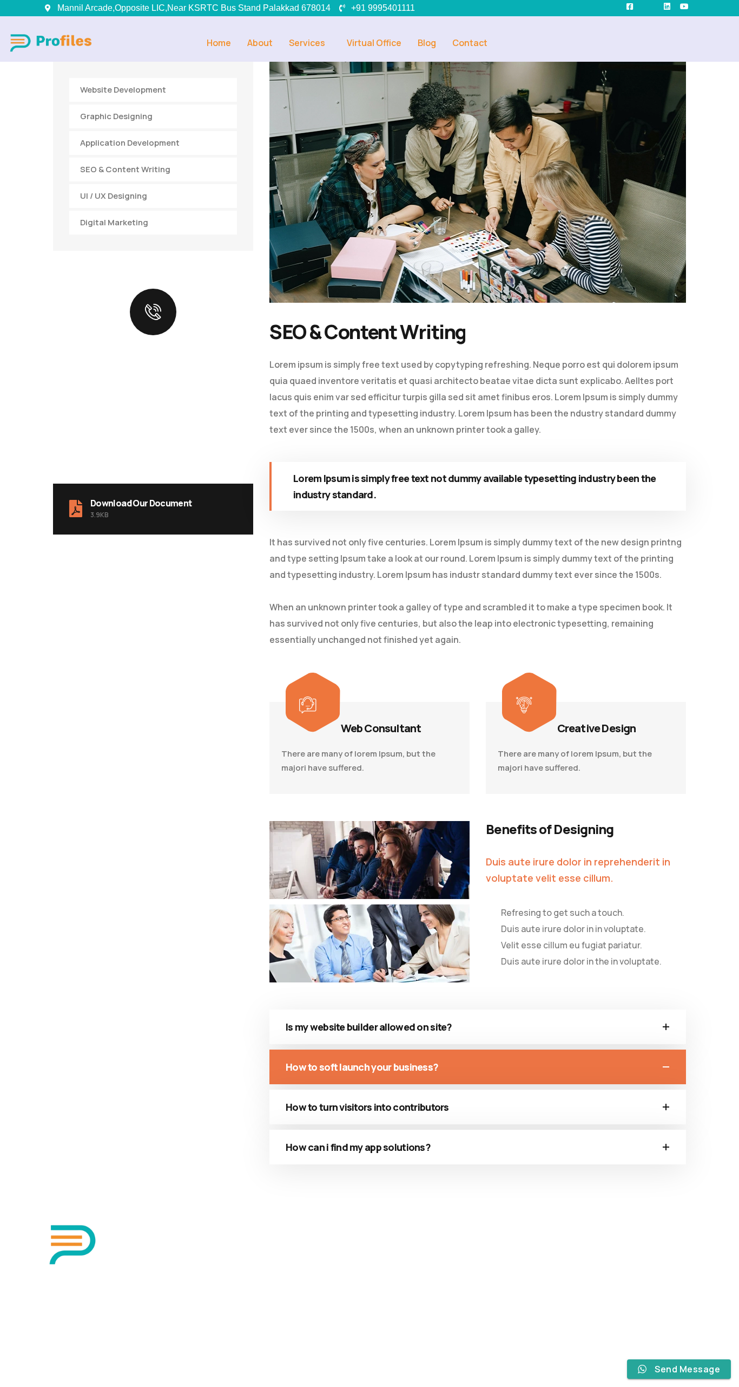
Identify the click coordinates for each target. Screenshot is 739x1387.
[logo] (72, 1243)
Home (219, 43)
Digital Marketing (114, 222)
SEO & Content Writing (125, 169)
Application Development (130, 142)
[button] (310, 42)
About (260, 43)
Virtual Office (374, 43)
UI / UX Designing (113, 195)
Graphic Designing (116, 116)
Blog (427, 43)
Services (307, 43)
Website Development (123, 89)
